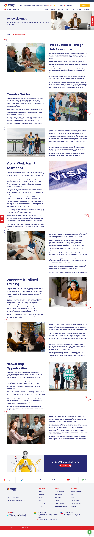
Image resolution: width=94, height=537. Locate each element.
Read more (49, 5)
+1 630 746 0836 (70, 518)
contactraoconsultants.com (67, 5)
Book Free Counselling (23, 0)
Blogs (67, 9)
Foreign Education (59, 491)
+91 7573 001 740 (14, 494)
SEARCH (84, 5)
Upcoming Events (75, 500)
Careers (79, 9)
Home (46, 9)
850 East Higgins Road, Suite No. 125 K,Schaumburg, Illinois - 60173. (72, 515)
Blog (40, 500)
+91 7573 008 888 (35, 0)
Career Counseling (60, 503)
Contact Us (87, 9)
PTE (54, 0)
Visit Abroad (58, 497)
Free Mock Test (64, 0)
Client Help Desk (73, 0)
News (72, 9)
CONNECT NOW (64, 465)
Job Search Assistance (61, 506)
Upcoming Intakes (76, 503)
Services (60, 9)
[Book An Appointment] (2, 217)
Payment (73, 506)
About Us (53, 9)
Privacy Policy (84, 527)
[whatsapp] (89, 532)
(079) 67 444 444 (52, 519)
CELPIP (57, 0)
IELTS (52, 0)
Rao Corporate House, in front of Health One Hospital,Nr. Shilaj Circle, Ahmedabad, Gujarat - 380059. (48, 516)
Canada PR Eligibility (76, 491)
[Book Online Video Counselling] (2, 221)
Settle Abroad (58, 494)
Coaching (57, 500)
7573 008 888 (15, 9)
